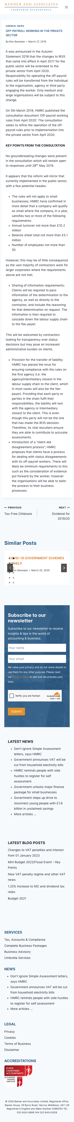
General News (15, 26)
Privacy (9, 1031)
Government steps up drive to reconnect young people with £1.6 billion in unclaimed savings (38, 803)
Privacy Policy (20, 676)
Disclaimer (11, 1050)
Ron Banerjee (17, 41)
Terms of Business (17, 1044)
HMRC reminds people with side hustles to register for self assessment (37, 776)
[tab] (13, 558)
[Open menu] (66, 7)
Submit (16, 711)
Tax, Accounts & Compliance (24, 939)
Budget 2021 (17, 898)
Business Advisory (17, 952)
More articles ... (25, 814)
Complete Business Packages (25, 945)
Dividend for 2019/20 (61, 513)
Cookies (10, 1037)
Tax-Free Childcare (18, 511)
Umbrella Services (17, 958)
